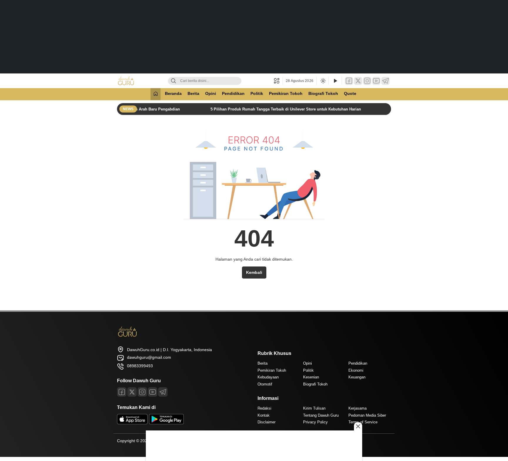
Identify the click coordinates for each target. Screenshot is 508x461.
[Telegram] (385, 81)
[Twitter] (358, 81)
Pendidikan (233, 93)
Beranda (173, 93)
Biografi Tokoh (323, 93)
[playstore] (166, 422)
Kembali (254, 272)
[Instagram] (367, 81)
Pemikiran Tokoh (286, 93)
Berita (193, 93)
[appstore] (132, 422)
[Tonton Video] (335, 81)
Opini (210, 93)
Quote (350, 93)
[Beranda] (156, 94)
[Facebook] (349, 81)
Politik (256, 93)
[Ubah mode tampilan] (322, 80)
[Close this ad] (358, 426)
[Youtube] (152, 392)
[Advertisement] (254, 36)
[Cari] (173, 81)
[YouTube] (376, 81)
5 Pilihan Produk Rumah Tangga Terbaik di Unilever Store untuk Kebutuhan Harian (279, 109)
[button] (278, 81)
